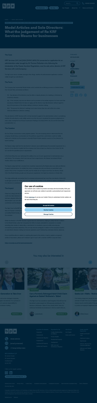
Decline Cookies (48, 210)
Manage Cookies (48, 214)
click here (32, 197)
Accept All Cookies (48, 205)
